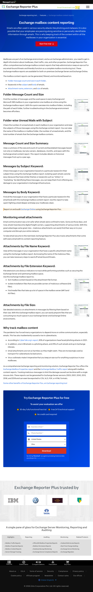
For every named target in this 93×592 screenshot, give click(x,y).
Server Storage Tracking (13, 552)
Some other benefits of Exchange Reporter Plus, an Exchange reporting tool (35, 383)
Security (50, 571)
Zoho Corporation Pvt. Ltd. (42, 586)
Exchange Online (28, 209)
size (38, 88)
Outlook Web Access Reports (70, 543)
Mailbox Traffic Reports (12, 543)
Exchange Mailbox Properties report (18, 369)
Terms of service (36, 571)
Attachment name (15, 88)
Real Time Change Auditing (69, 546)
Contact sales (63, 575)
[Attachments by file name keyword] (81, 250)
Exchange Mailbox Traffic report (54, 369)
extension (28, 88)
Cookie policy (16, 575)
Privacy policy (78, 571)
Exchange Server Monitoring (70, 549)
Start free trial (45, 44)
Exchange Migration (67, 552)
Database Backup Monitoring (42, 549)
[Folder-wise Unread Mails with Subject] (81, 126)
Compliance (63, 571)
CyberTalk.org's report (28, 340)
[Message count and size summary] (81, 147)
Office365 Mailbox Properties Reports (45, 543)
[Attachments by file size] (81, 309)
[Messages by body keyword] (81, 196)
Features (43, 15)
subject (25, 85)
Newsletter (49, 575)
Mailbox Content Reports (13, 549)
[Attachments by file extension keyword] (81, 285)
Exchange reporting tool (28, 15)
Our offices (77, 575)
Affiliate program (33, 575)
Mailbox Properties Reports (14, 546)
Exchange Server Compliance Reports (45, 552)
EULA (23, 571)
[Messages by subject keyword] (81, 171)
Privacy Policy (41, 458)
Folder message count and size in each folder (27, 81)
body (34, 85)
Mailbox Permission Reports (42, 546)
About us (12, 571)
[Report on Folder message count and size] (81, 102)
